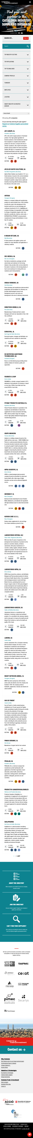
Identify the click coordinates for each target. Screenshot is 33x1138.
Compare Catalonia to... (6, 1065)
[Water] (23, 187)
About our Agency (4, 1082)
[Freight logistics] (23, 274)
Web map (27, 1126)
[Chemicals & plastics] (19, 187)
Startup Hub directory (5, 1077)
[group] (16, 55)
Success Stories (4, 1067)
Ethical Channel (7, 1126)
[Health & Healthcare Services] (11, 425)
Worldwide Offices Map (6, 1084)
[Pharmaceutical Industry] (23, 248)
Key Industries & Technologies (7, 1073)
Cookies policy (23, 1124)
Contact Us (3, 1086)
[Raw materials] (11, 227)
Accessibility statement (17, 1126)
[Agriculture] (15, 161)
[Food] (11, 161)
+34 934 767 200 (25, 1129)
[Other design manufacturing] (19, 425)
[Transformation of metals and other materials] (15, 813)
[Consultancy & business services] (19, 850)
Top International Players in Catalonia (8, 1063)
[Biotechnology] (23, 486)
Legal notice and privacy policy (11, 1124)
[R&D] (26, 274)
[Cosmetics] (15, 561)
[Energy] (15, 187)
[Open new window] (9, 984)
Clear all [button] (26, 38)
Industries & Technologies (9, 1070)
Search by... (8, 38)
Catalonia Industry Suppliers (6, 1075)
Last (18, 856)
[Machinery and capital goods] (19, 813)
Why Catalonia (5, 1059)
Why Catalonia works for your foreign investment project (12, 1061)
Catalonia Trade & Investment (10, 1080)
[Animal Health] (19, 161)
